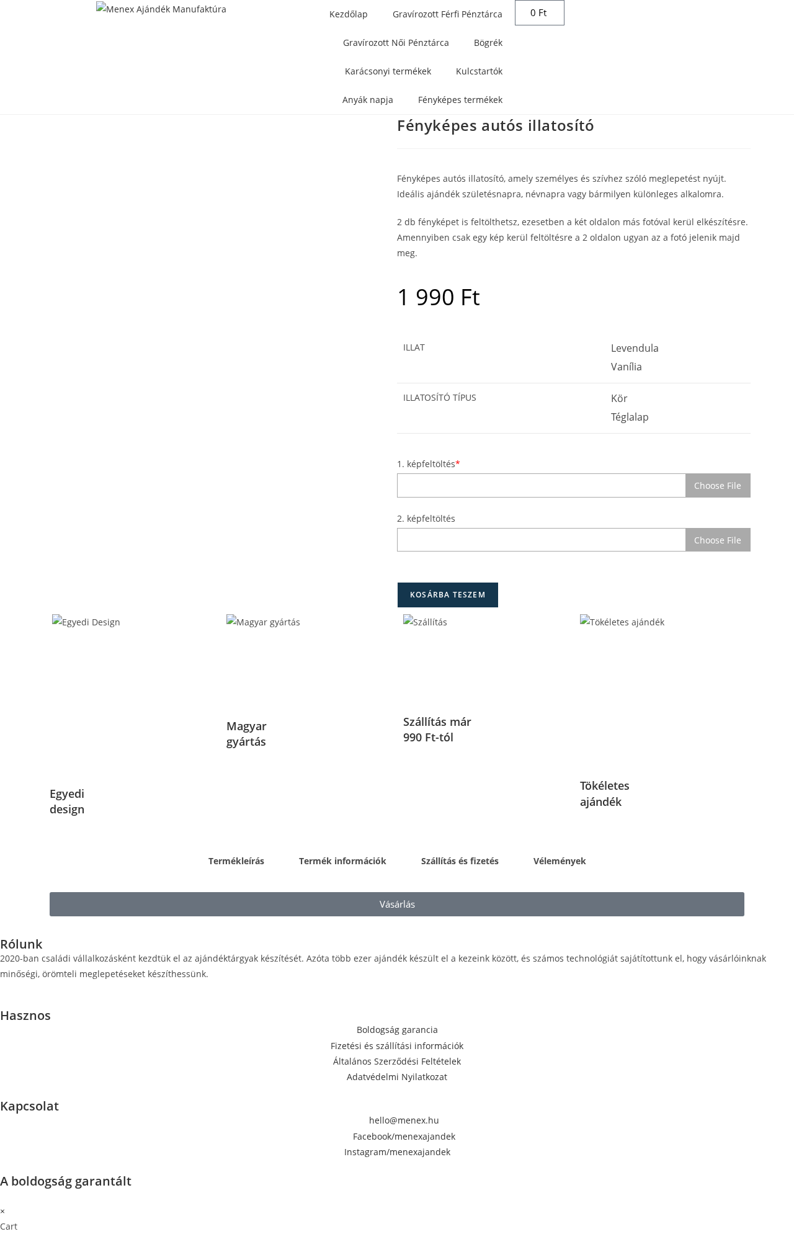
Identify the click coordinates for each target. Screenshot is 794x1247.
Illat (414, 347)
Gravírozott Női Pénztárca (396, 42)
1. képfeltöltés (428, 464)
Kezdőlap (348, 14)
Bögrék (488, 42)
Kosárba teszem (448, 594)
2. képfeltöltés (426, 518)
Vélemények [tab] (559, 861)
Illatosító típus (439, 397)
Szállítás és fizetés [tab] (460, 861)
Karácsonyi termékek (388, 71)
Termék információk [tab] (342, 861)
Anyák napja (367, 99)
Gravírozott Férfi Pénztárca (447, 14)
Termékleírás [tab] (236, 861)
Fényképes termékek (460, 99)
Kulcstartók (479, 71)
